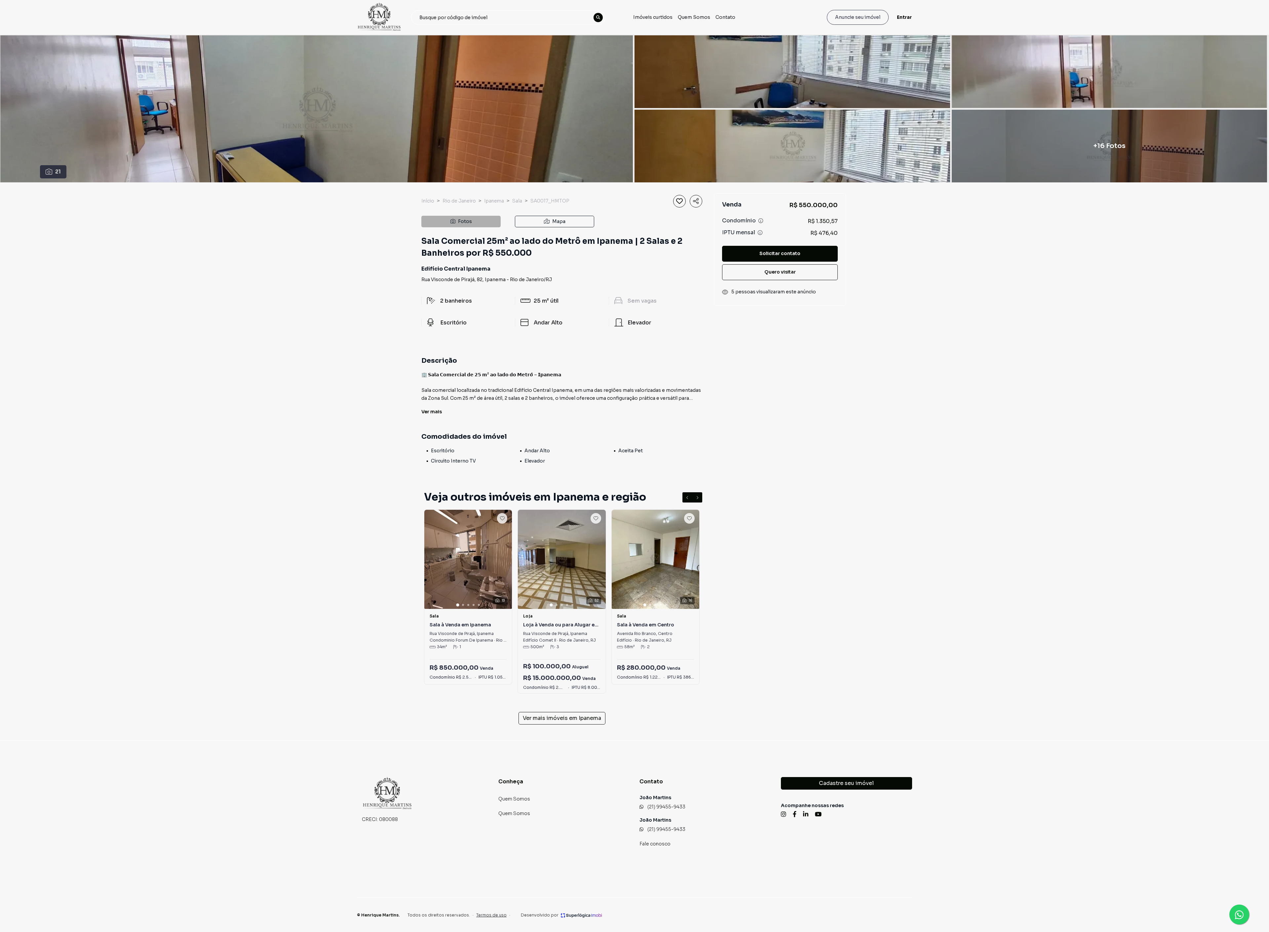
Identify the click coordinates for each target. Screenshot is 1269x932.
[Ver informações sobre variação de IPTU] (760, 233)
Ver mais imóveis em (562, 718)
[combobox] (508, 17)
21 (58, 171)
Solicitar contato (779, 254)
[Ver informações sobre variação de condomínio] (760, 221)
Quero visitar (780, 272)
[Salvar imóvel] (679, 201)
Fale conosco (655, 844)
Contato (725, 17)
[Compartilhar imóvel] (696, 201)
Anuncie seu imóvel (857, 17)
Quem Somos (694, 17)
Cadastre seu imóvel (846, 783)
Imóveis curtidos (653, 17)
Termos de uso (491, 915)
